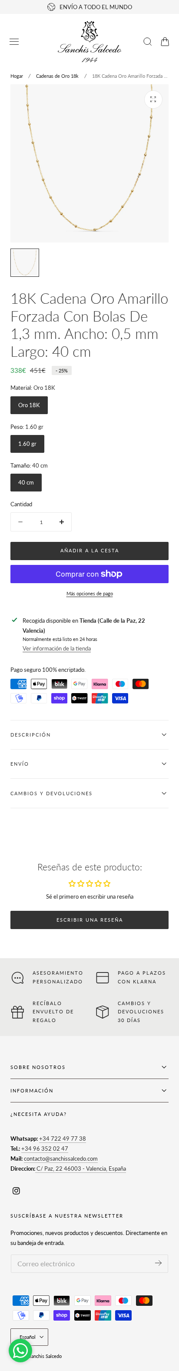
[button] (14, 42)
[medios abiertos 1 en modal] (153, 99)
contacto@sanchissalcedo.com (61, 1158)
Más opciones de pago (89, 593)
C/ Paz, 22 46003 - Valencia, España (80, 1168)
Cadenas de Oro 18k (57, 76)
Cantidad (21, 504)
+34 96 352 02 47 (44, 1148)
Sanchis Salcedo (45, 1356)
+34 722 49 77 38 (62, 1138)
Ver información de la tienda (57, 648)
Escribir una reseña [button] (89, 920)
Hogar (16, 76)
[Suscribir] (158, 1263)
